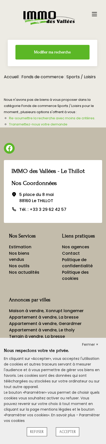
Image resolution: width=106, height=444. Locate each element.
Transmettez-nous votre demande (38, 124)
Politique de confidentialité (77, 263)
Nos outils (19, 266)
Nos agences (75, 247)
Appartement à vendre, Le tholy (42, 330)
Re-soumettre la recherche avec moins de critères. (52, 118)
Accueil (11, 77)
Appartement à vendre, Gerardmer (45, 324)
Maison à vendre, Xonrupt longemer (46, 311)
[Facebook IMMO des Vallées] (9, 148)
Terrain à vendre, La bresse (37, 336)
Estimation (20, 247)
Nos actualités (24, 272)
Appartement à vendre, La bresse (43, 317)
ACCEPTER (67, 432)
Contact (71, 253)
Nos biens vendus (19, 256)
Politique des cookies (75, 275)
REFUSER (37, 432)
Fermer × (90, 344)
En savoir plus (63, 415)
